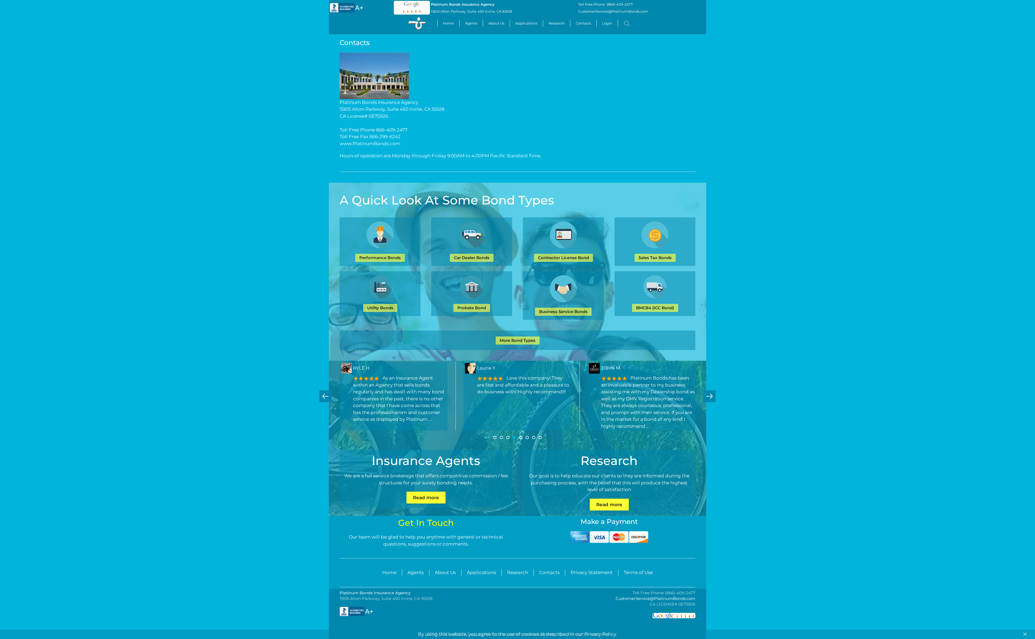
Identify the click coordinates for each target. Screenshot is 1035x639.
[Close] (1025, 634)
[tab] (494, 437)
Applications (526, 23)
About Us (496, 23)
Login (607, 23)
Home (448, 23)
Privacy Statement (592, 572)
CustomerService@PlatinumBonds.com (613, 11)
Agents (471, 23)
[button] (325, 396)
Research (556, 23)
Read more (426, 497)
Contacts (583, 23)
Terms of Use (638, 572)
